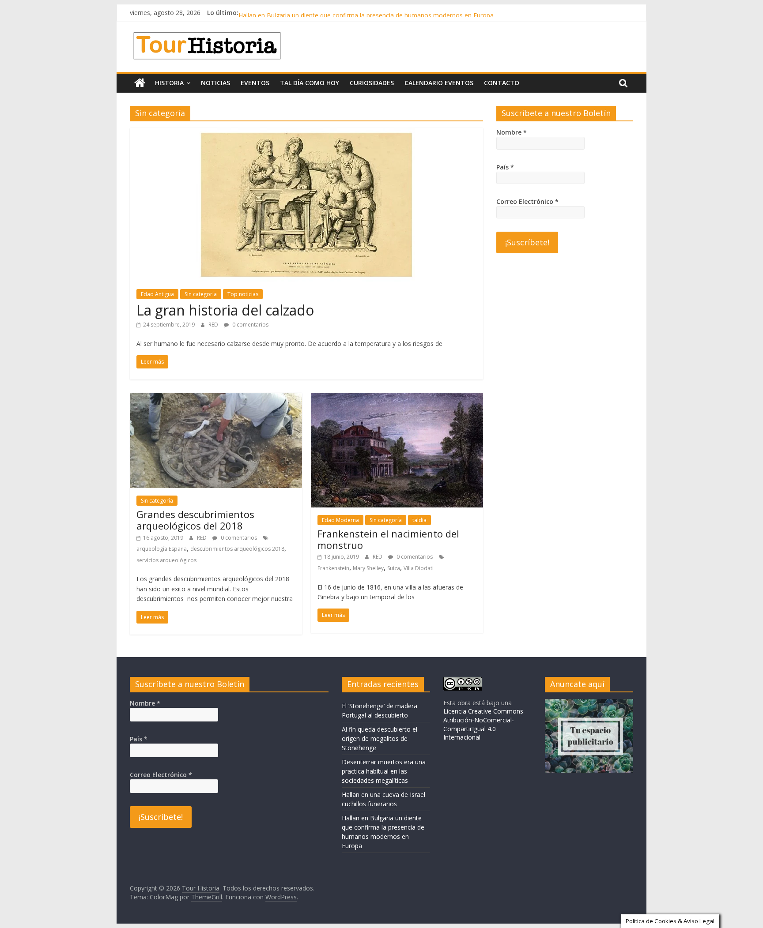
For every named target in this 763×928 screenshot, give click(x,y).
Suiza (393, 568)
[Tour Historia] (140, 83)
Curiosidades (372, 83)
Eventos (255, 83)
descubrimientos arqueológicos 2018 (237, 548)
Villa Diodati (419, 568)
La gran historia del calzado (225, 310)
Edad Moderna (340, 520)
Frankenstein (333, 568)
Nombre (511, 132)
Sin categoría (201, 294)
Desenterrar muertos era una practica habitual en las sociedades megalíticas (384, 771)
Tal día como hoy (309, 83)
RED (213, 324)
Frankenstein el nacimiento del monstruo (388, 539)
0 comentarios (249, 324)
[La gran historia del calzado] (306, 133)
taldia (419, 520)
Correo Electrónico (527, 201)
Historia (169, 83)
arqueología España (161, 548)
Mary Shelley (368, 568)
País (505, 167)
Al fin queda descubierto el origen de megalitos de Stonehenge (379, 738)
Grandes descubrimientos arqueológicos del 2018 (195, 519)
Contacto (501, 83)
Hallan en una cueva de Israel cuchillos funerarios (308, 12)
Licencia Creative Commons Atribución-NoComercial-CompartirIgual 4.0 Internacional (483, 724)
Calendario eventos (438, 83)
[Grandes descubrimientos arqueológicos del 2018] (216, 398)
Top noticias (242, 294)
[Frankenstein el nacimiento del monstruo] (397, 398)
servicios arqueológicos (166, 560)
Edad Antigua (157, 294)
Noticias (215, 83)
